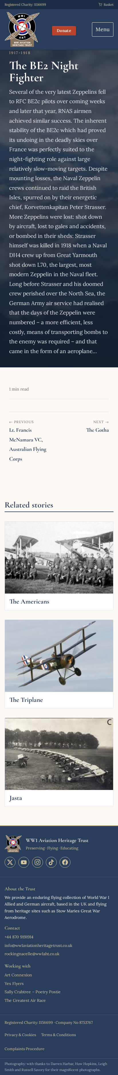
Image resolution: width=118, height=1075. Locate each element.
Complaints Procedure (24, 1048)
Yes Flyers (14, 983)
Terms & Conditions (58, 1034)
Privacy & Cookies (20, 1034)
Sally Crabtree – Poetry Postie (33, 991)
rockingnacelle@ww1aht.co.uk (32, 953)
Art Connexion (18, 975)
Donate (64, 30)
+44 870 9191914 (19, 936)
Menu (103, 29)
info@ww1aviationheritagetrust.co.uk (38, 945)
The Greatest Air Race (25, 1000)
